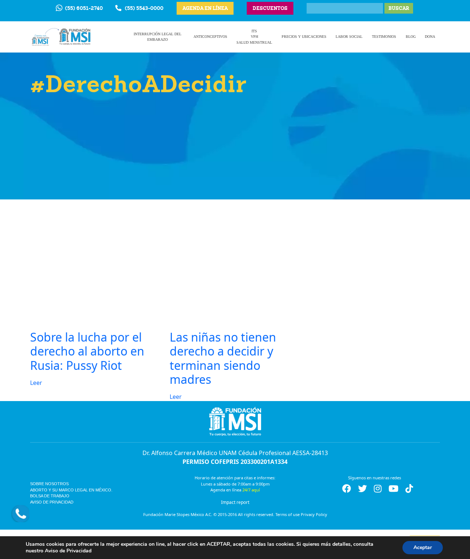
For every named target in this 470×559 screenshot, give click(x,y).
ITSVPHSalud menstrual (254, 36)
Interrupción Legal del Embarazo (157, 37)
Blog (411, 37)
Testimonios (384, 37)
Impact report (235, 502)
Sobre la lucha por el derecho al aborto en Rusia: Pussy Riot (87, 351)
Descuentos (270, 8)
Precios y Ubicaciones (304, 37)
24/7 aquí (251, 490)
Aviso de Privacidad (51, 502)
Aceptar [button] (422, 547)
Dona (430, 37)
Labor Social (349, 37)
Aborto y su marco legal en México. (71, 490)
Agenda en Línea (205, 8)
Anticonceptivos (210, 37)
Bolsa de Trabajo (49, 496)
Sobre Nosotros (49, 484)
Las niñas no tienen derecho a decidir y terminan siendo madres (223, 358)
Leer (36, 383)
